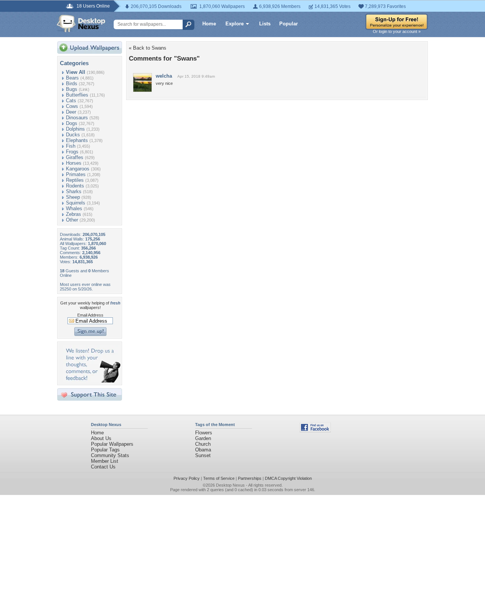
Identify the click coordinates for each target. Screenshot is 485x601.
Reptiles (75, 180)
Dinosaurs (77, 117)
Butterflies (77, 95)
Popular (288, 24)
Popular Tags (105, 450)
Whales (74, 208)
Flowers (203, 433)
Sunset (203, 455)
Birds (71, 83)
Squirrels (75, 203)
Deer (71, 112)
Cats (71, 100)
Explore (234, 24)
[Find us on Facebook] (315, 430)
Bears (72, 78)
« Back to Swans (147, 48)
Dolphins (75, 129)
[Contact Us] (91, 381)
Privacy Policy (187, 478)
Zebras (73, 214)
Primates (76, 174)
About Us (101, 438)
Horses (73, 163)
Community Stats (110, 455)
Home (209, 24)
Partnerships (249, 478)
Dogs (71, 123)
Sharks (73, 191)
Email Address (90, 315)
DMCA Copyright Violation (288, 478)
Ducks (73, 134)
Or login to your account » (397, 31)
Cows (72, 106)
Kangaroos (77, 169)
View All (75, 72)
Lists (265, 24)
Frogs (72, 152)
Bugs (71, 89)
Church (203, 444)
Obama (203, 450)
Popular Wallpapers (112, 444)
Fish (70, 146)
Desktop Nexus (230, 485)
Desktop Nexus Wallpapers (81, 23)
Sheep (73, 197)
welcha (164, 76)
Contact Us (103, 467)
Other (72, 220)
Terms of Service (219, 478)
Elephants (77, 140)
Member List (104, 461)
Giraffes (74, 157)
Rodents (75, 186)
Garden (203, 438)
